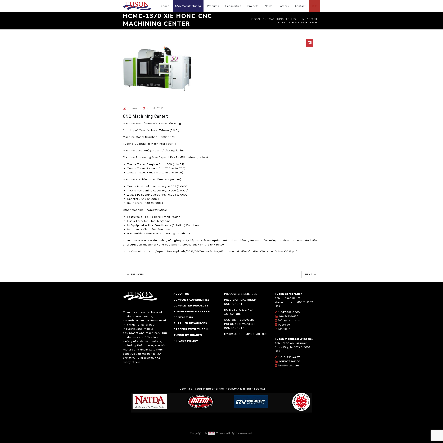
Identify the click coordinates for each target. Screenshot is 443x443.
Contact (300, 6)
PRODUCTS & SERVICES (240, 293)
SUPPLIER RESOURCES (190, 323)
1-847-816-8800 (289, 312)
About (165, 6)
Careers (283, 6)
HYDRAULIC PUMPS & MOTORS (246, 334)
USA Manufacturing (188, 6)
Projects (253, 6)
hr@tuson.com (288, 365)
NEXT (308, 274)
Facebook (285, 324)
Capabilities (233, 6)
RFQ (315, 6)
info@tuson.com (289, 320)
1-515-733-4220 (289, 361)
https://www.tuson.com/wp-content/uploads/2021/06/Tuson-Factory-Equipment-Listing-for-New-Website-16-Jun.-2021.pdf (210, 251)
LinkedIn (284, 328)
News (268, 6)
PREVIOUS (137, 274)
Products (213, 6)
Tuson (132, 108)
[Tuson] (137, 6)
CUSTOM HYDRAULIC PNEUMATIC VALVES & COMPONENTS (239, 324)
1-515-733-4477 (289, 357)
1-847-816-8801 (289, 316)
